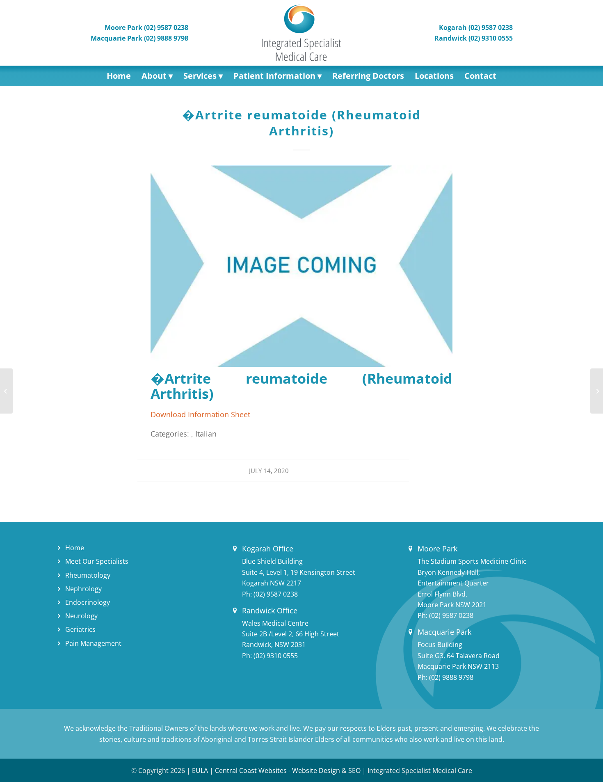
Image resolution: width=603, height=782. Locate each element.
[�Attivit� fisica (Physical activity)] (6, 391)
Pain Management (93, 643)
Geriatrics (80, 629)
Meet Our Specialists (96, 561)
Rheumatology (87, 575)
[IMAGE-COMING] (301, 266)
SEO (354, 770)
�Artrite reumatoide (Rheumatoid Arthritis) (301, 122)
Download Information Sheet (200, 414)
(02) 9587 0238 (276, 594)
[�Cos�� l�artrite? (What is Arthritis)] (596, 391)
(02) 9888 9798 (451, 677)
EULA (200, 770)
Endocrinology (87, 602)
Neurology (81, 615)
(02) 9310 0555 (276, 655)
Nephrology (83, 588)
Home (74, 547)
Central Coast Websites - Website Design (277, 770)
